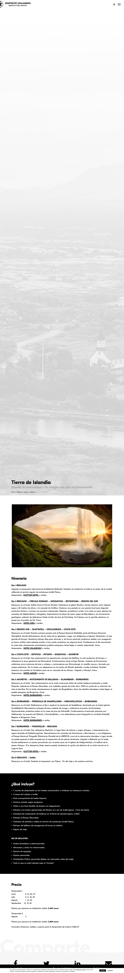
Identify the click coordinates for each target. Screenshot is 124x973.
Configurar (110, 970)
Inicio (13, 492)
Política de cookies (81, 969)
